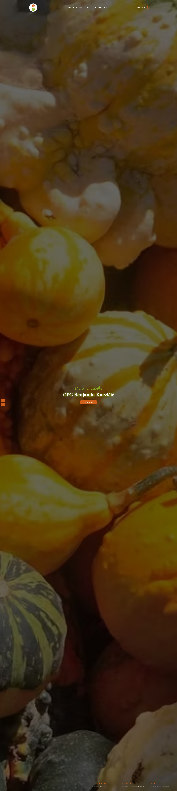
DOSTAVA (89, 7)
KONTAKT (107, 7)
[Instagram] (3, 404)
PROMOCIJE (80, 7)
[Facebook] (3, 400)
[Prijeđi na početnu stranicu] (33, 7)
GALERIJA (98, 7)
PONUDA (71, 7)
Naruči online (141, 7)
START (63, 7)
